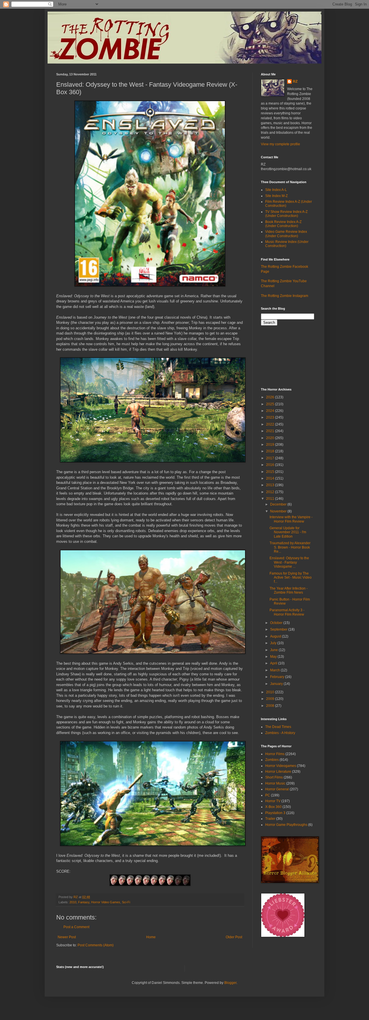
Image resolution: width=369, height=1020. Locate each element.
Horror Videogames (280, 766)
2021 (270, 431)
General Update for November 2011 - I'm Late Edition (288, 532)
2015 (270, 472)
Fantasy (83, 902)
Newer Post (67, 937)
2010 (72, 902)
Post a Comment (76, 927)
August (276, 636)
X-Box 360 (273, 807)
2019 (270, 445)
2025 (270, 404)
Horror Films (275, 754)
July (273, 643)
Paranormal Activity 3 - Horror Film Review (287, 612)
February (277, 677)
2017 (270, 458)
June (274, 650)
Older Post (234, 937)
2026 (270, 397)
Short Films (274, 777)
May (274, 657)
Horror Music (275, 783)
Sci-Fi (126, 902)
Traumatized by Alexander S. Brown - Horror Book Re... (290, 547)
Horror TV (272, 801)
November (278, 511)
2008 (270, 706)
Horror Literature (278, 772)
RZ (295, 81)
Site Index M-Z (276, 196)
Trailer (270, 819)
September (279, 629)
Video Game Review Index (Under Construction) (286, 234)
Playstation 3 (275, 813)
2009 (270, 699)
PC (267, 795)
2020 (270, 438)
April (274, 663)
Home (151, 937)
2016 (270, 465)
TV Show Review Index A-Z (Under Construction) (286, 214)
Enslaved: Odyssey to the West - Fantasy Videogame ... (289, 562)
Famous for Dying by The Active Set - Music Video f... (291, 577)
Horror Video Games (105, 902)
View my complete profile (280, 144)
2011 (270, 499)
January (277, 684)
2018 (270, 451)
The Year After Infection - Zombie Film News (289, 590)
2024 (270, 411)
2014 (270, 478)
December (278, 504)
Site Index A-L (276, 190)
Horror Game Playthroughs (286, 825)
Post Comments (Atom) (96, 945)
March (275, 670)
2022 (270, 424)
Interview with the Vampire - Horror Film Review (291, 519)
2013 (270, 485)
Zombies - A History (280, 733)
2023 (270, 417)
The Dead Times (278, 727)
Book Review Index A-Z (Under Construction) (283, 224)
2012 (270, 492)
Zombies (272, 760)
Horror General (277, 789)
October (276, 623)
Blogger (230, 983)
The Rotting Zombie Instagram (284, 296)
